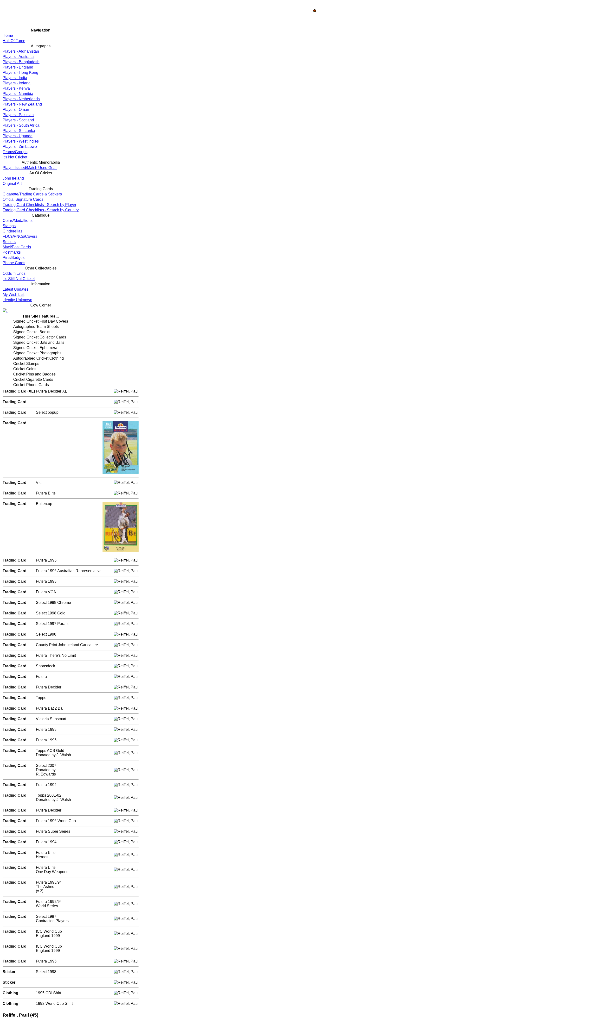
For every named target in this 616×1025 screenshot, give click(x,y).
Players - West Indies (21, 141)
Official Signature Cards (23, 199)
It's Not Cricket (15, 157)
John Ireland (13, 178)
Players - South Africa (21, 125)
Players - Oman (16, 109)
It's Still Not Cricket (19, 279)
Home (8, 35)
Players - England (18, 67)
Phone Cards (14, 263)
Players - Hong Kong (20, 72)
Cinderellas (12, 231)
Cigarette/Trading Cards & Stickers (32, 194)
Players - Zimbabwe (20, 146)
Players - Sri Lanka (19, 131)
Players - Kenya (16, 88)
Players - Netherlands (21, 99)
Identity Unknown (17, 300)
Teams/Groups (15, 152)
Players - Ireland (17, 83)
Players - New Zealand (22, 104)
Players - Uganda (17, 136)
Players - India (15, 78)
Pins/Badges (14, 258)
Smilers (9, 242)
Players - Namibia (18, 94)
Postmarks (12, 252)
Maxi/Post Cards (17, 247)
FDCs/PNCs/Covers (20, 236)
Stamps (9, 226)
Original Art (12, 183)
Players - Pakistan (18, 115)
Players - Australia (18, 57)
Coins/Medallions (17, 221)
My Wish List (13, 295)
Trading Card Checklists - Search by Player (39, 205)
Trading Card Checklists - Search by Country (41, 210)
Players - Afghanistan (21, 51)
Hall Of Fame (14, 41)
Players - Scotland (18, 120)
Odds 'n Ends (14, 273)
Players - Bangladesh (21, 62)
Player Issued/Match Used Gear (30, 168)
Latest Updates (15, 289)
